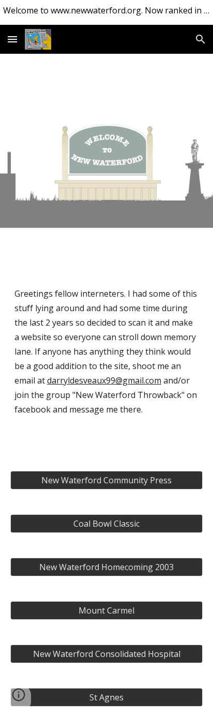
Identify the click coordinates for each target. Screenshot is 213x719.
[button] (12, 39)
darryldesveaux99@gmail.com (104, 380)
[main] (106, 362)
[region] (106, 12)
